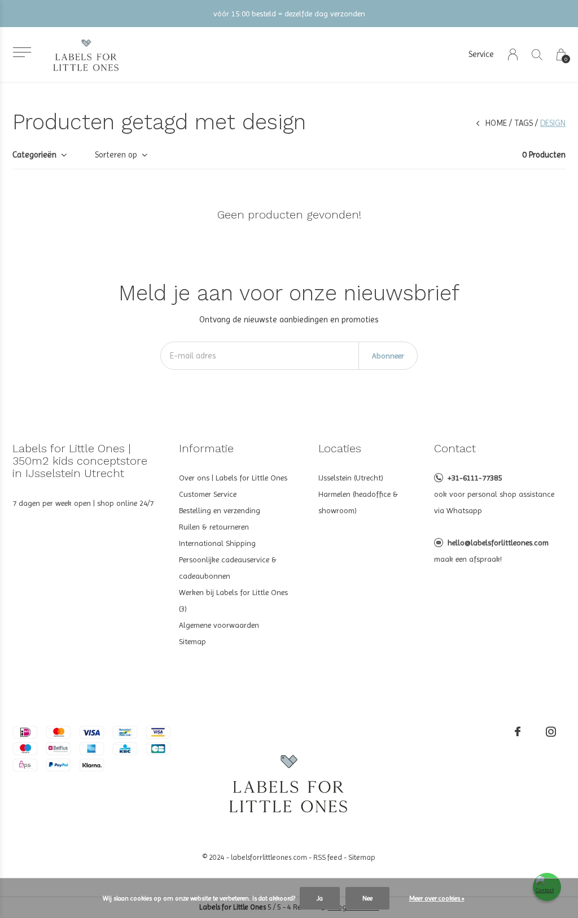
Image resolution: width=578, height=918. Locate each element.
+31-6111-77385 (475, 477)
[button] (22, 52)
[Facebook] (517, 731)
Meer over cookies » (437, 898)
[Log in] (513, 54)
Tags (523, 123)
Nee (367, 898)
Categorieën (34, 155)
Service (481, 54)
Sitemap (192, 641)
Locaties (339, 448)
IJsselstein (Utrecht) (350, 477)
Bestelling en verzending (219, 510)
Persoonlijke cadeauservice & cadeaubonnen (228, 567)
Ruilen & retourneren (214, 526)
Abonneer (388, 355)
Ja (320, 898)
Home (496, 123)
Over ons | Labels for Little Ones (233, 477)
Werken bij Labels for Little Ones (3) (233, 600)
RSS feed (327, 857)
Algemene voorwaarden (219, 625)
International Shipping (217, 543)
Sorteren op (116, 155)
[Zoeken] (537, 54)
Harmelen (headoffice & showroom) (358, 502)
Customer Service (208, 494)
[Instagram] (551, 731)
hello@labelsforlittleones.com (498, 542)
